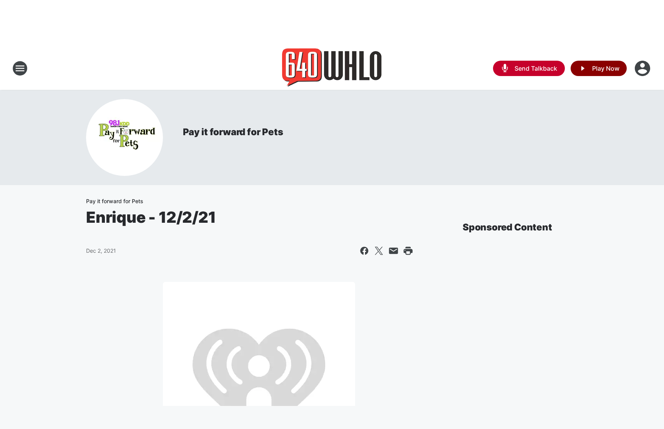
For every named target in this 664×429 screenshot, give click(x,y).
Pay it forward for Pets (233, 131)
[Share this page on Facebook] (364, 250)
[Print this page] (408, 250)
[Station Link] (332, 68)
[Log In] (643, 68)
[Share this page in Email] (393, 250)
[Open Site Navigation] (20, 68)
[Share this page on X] (379, 250)
